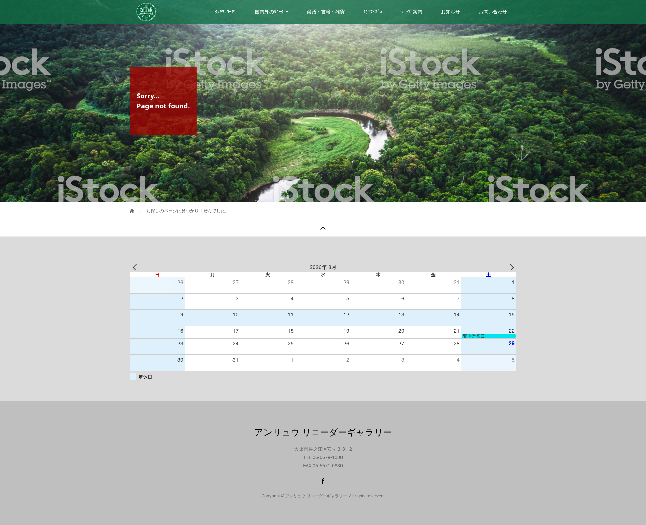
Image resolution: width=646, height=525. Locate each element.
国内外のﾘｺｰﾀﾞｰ (271, 11)
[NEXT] (510, 267)
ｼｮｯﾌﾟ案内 (411, 11)
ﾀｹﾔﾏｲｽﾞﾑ (372, 11)
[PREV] (136, 267)
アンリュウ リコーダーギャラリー (323, 431)
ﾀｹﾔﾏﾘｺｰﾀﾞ (225, 11)
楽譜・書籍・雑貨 (326, 11)
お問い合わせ (493, 11)
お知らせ (450, 11)
